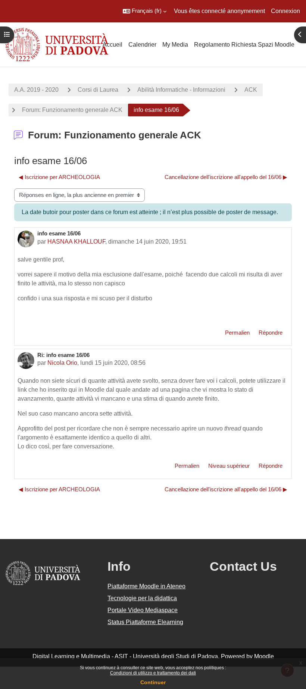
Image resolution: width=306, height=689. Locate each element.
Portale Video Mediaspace (142, 610)
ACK (250, 90)
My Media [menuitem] (175, 44)
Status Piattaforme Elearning (145, 622)
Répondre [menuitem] (270, 333)
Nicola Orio (62, 363)
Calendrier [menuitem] (142, 44)
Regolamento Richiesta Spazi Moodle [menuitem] (244, 44)
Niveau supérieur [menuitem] (229, 466)
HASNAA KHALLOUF (76, 241)
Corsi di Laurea (98, 90)
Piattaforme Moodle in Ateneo (146, 586)
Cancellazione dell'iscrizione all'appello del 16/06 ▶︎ (226, 177)
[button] (144, 11)
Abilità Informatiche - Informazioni (181, 90)
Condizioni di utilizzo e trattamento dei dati (153, 673)
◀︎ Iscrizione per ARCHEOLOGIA (59, 177)
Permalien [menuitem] (237, 333)
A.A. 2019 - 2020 (36, 90)
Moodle (264, 656)
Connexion (285, 11)
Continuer (153, 682)
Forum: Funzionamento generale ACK (72, 110)
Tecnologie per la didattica (142, 598)
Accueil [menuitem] (112, 44)
